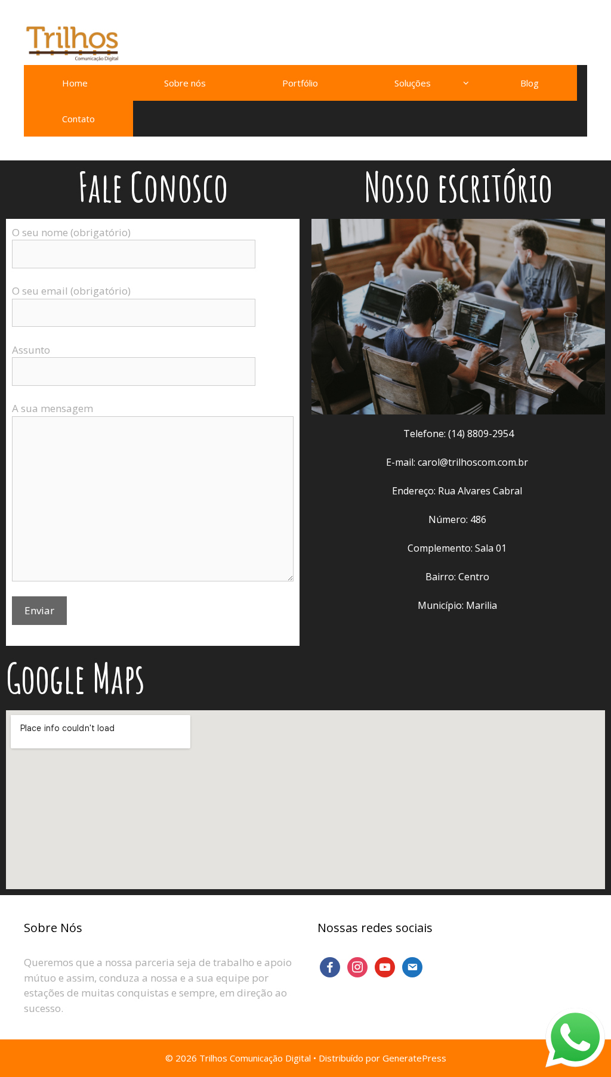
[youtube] (385, 966)
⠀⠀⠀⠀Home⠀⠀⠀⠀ (75, 83)
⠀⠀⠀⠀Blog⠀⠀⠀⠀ (529, 83)
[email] (412, 966)
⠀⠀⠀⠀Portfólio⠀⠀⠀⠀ (300, 83)
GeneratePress (414, 1058)
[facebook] (330, 966)
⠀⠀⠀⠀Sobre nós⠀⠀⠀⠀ (185, 83)
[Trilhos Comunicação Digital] (71, 43)
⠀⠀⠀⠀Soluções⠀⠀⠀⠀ (412, 83)
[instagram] (357, 966)
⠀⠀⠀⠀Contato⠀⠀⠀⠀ (78, 119)
